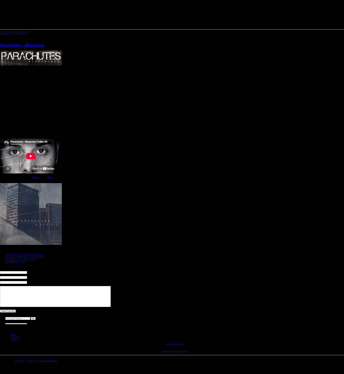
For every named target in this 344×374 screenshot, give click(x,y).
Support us (15, 337)
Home (13, 335)
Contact (14, 340)
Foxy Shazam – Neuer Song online (20, 259)
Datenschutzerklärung (47, 361)
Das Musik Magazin (174, 344)
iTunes (50, 177)
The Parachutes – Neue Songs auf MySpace (24, 254)
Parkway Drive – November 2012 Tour (15, 32)
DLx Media (20, 361)
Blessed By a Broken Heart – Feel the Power (24, 257)
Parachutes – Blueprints (22, 45)
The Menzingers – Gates (15, 262)
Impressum (31, 361)
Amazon (35, 177)
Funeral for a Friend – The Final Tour (13, 34)
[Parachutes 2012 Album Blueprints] (31, 65)
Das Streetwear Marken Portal (174, 351)
